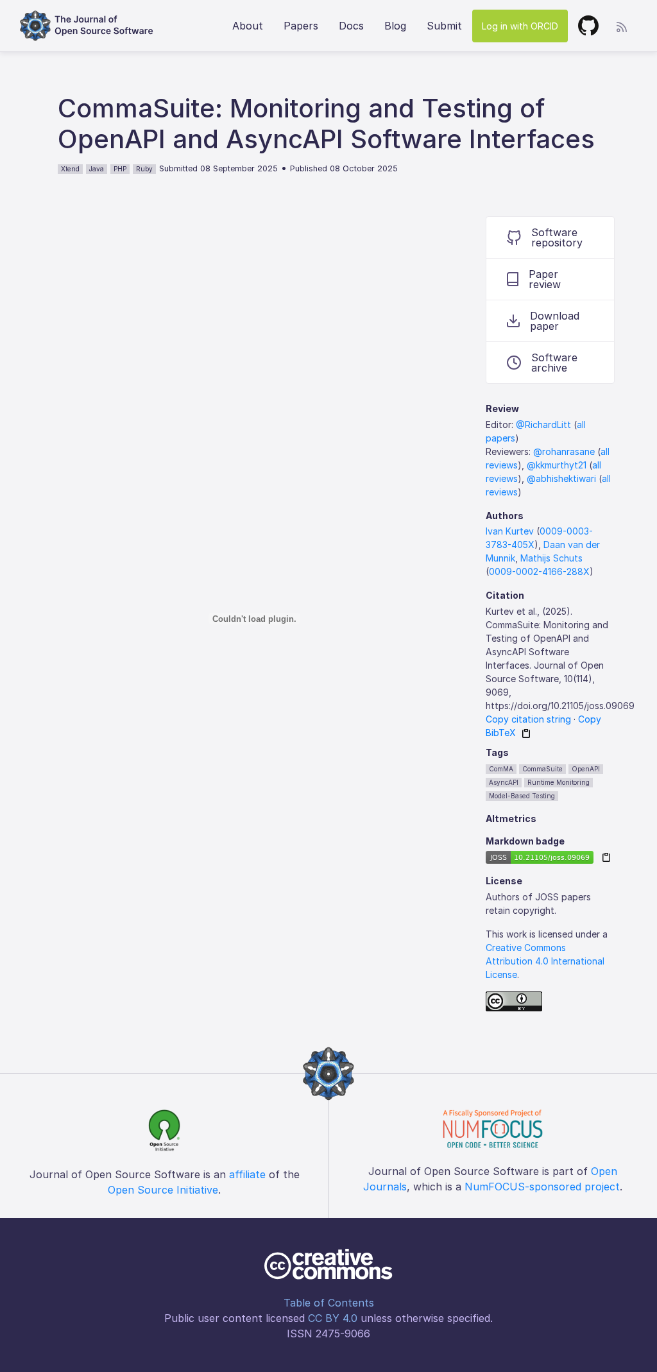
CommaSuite (542, 769)
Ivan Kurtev (510, 531)
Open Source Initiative (163, 1189)
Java (96, 169)
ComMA (501, 769)
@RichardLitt (543, 424)
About (247, 25)
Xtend (70, 169)
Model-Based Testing (522, 796)
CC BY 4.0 (332, 1318)
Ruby (144, 169)
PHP (120, 169)
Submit (444, 25)
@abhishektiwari (561, 478)
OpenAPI (586, 769)
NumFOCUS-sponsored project (542, 1186)
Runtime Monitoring (558, 782)
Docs (351, 25)
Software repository (557, 237)
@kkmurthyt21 (556, 464)
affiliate (247, 1174)
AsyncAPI (503, 782)
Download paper (554, 320)
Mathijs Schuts (551, 558)
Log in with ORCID (520, 26)
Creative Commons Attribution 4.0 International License (545, 961)
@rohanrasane (564, 451)
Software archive (554, 362)
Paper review (545, 279)
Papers (301, 25)
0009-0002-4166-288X (539, 571)
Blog (395, 25)
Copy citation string (528, 719)
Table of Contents (329, 1302)
